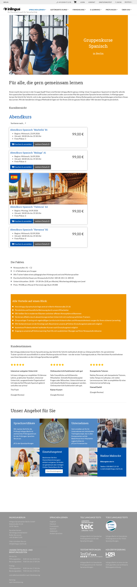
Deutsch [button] (128, 2)
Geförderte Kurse (58, 10)
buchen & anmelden (23, 144)
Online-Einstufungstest (77, 324)
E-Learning (95, 10)
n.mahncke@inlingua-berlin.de (111, 469)
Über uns (126, 10)
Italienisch (53, 531)
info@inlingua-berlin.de (17, 544)
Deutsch (53, 524)
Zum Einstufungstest (54, 471)
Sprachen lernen (38, 9)
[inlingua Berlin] (12, 9)
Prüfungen (111, 10)
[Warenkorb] (74, 2)
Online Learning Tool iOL (43, 331)
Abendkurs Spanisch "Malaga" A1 (28, 152)
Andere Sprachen (56, 533)
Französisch (54, 526)
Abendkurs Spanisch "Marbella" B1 (29, 129)
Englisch (53, 522)
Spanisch (53, 529)
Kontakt (92, 2)
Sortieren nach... (18, 123)
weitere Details (41, 144)
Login (82, 2)
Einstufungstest (105, 2)
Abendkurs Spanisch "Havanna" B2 (29, 229)
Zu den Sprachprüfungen (24, 443)
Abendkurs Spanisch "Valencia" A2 (29, 206)
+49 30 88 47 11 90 (64, 2)
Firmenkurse (79, 10)
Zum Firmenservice (80, 443)
